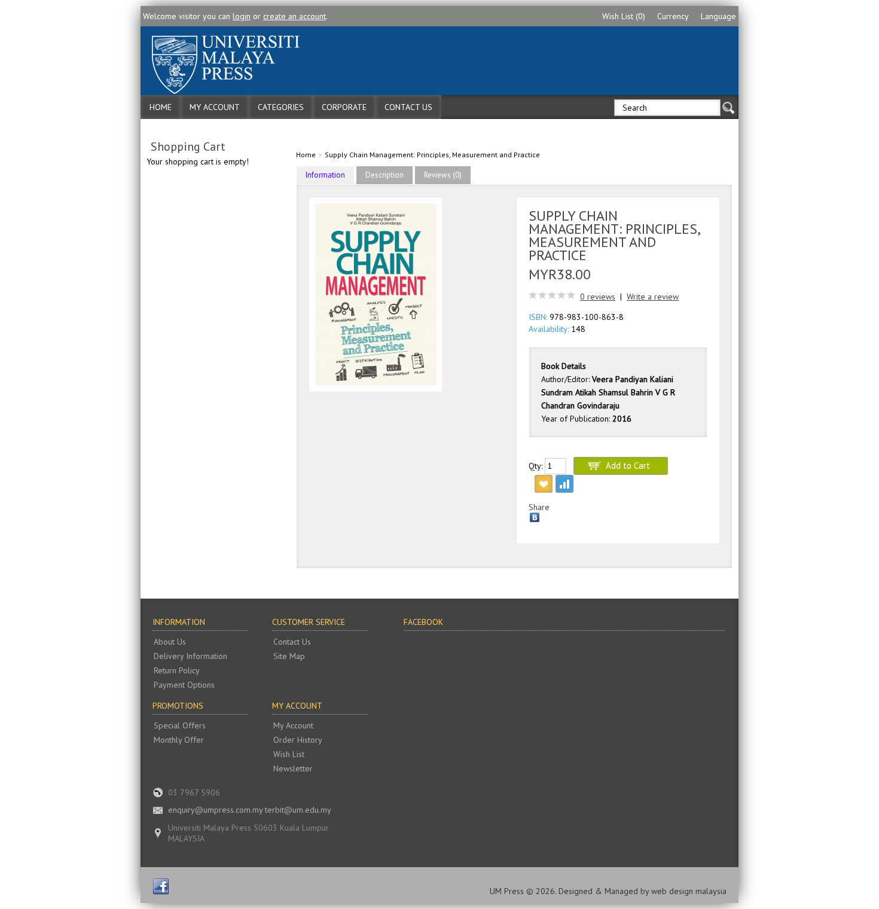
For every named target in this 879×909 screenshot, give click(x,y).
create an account (294, 16)
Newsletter (293, 768)
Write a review (653, 296)
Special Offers (180, 725)
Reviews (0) (443, 175)
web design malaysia (689, 891)
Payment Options (184, 684)
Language (718, 16)
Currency (673, 16)
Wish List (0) (623, 16)
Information (325, 175)
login (242, 16)
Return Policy (177, 670)
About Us (170, 641)
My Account (215, 107)
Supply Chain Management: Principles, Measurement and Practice (432, 154)
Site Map (289, 656)
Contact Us (408, 107)
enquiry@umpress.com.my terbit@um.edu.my (249, 809)
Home (160, 107)
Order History (297, 739)
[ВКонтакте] (535, 517)
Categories (281, 107)
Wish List (288, 754)
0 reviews (597, 296)
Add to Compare (564, 484)
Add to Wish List (544, 484)
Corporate (344, 107)
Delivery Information (190, 656)
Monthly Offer (179, 739)
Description (384, 175)
